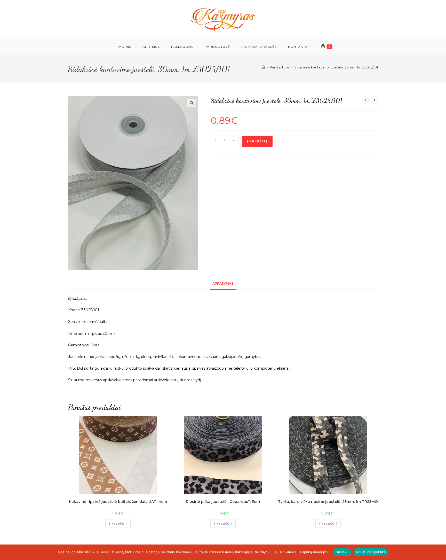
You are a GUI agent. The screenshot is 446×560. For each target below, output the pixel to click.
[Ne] (439, 552)
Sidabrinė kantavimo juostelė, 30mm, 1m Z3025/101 (336, 67)
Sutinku (342, 552)
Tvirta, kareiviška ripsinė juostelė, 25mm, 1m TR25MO (328, 501)
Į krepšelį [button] (118, 523)
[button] (191, 103)
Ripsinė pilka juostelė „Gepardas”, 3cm (223, 501)
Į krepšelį (257, 141)
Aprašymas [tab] (223, 283)
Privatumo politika (371, 552)
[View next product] (374, 100)
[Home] (263, 67)
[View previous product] (365, 100)
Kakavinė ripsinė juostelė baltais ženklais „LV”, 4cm (118, 501)
